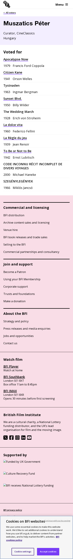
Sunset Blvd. (12, 98)
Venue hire (10, 230)
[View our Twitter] (5, 439)
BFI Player (11, 366)
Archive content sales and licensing (26, 222)
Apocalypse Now (15, 59)
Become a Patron (14, 272)
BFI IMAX (10, 391)
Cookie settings (22, 551)
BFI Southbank (14, 377)
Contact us (10, 343)
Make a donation (14, 301)
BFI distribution (13, 215)
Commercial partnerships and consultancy (31, 252)
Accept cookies (48, 551)
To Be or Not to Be (17, 151)
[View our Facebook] (11, 439)
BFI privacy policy (12, 510)
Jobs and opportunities (18, 336)
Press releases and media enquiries (26, 328)
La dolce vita (13, 125)
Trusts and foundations (19, 294)
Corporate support (15, 286)
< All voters (9, 12)
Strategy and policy (16, 321)
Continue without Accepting (57, 520)
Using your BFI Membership (21, 279)
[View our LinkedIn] (23, 439)
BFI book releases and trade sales (25, 237)
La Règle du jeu (15, 138)
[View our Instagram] (17, 439)
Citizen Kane (12, 72)
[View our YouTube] (29, 439)
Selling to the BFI (14, 244)
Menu (60, 4)
